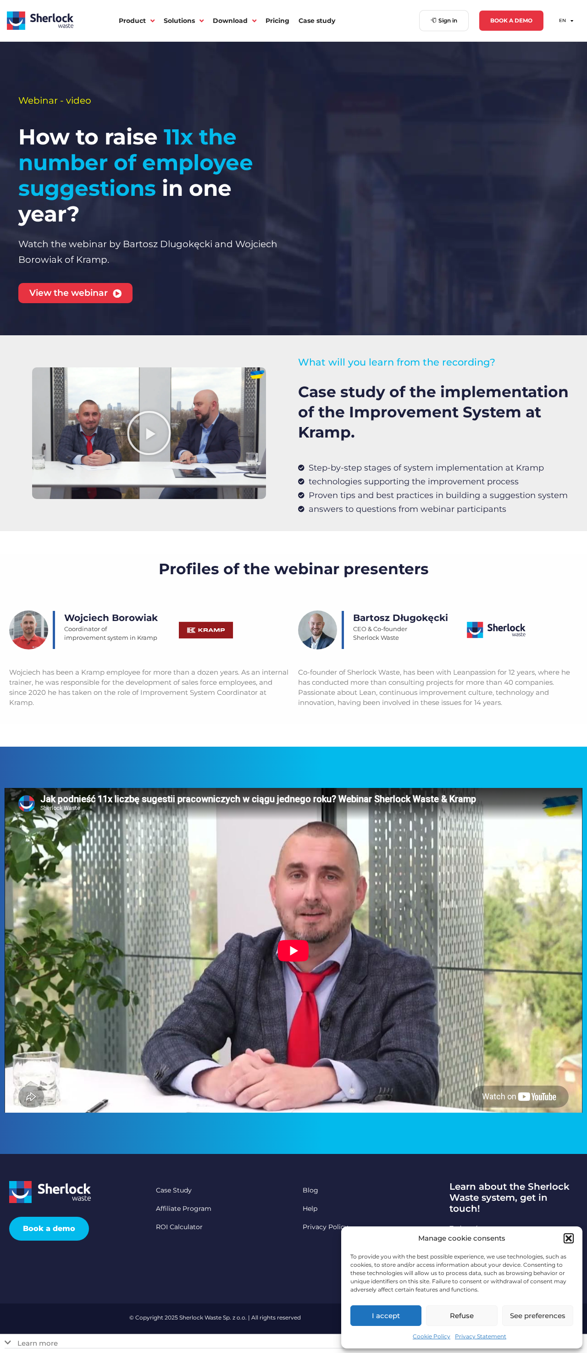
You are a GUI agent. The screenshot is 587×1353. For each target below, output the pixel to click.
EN (562, 20)
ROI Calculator (179, 1227)
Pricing (277, 21)
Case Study (174, 1190)
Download (230, 21)
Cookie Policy (431, 1336)
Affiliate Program (183, 1208)
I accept (386, 1315)
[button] (568, 1238)
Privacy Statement (480, 1336)
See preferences (537, 1315)
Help (310, 1208)
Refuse (462, 1315)
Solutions (179, 21)
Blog (310, 1190)
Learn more (37, 1343)
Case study (317, 21)
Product (132, 21)
